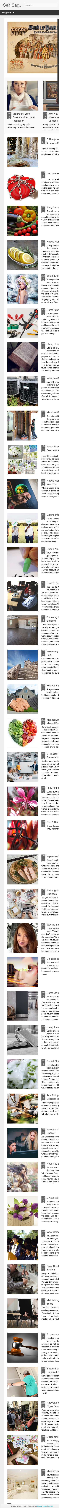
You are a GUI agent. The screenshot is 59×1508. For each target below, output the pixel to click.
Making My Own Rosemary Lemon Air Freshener (24, 117)
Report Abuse (48, 1506)
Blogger (39, 1506)
